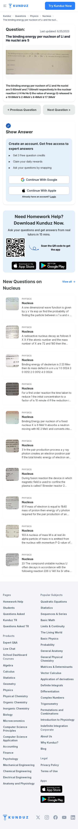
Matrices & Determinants (57, 666)
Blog (43, 748)
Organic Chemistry (15, 702)
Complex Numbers (52, 697)
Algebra (8, 665)
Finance (8, 752)
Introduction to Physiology (57, 719)
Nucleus (46, 16)
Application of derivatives (57, 679)
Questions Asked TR (16, 626)
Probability (47, 644)
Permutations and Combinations (52, 711)
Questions (20, 16)
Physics (34, 16)
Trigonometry (49, 703)
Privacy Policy (50, 765)
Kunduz (7, 16)
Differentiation (50, 691)
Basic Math (48, 620)
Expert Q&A (10, 642)
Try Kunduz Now (60, 6)
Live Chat (9, 648)
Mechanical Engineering (18, 765)
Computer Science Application (15, 738)
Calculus (9, 671)
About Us (46, 736)
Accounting (10, 746)
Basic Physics (49, 638)
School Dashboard (15, 654)
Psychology (10, 758)
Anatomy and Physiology (18, 783)
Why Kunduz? (49, 742)
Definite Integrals (52, 685)
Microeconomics (14, 720)
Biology (8, 714)
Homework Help (13, 601)
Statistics (9, 677)
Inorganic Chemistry (16, 708)
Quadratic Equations (54, 601)
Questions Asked (14, 613)
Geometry (9, 683)
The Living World (51, 632)
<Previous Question (21, 110)
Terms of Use (49, 771)
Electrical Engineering (17, 777)
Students (9, 607)
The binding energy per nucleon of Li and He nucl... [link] (30, 19)
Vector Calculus (51, 673)
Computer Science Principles (15, 728)
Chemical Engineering (17, 771)
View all (67, 281)
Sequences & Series (54, 613)
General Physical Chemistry (52, 658)
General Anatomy (52, 650)
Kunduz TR (10, 620)
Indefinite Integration (54, 725)
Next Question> (59, 110)
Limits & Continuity (53, 626)
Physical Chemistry (15, 696)
